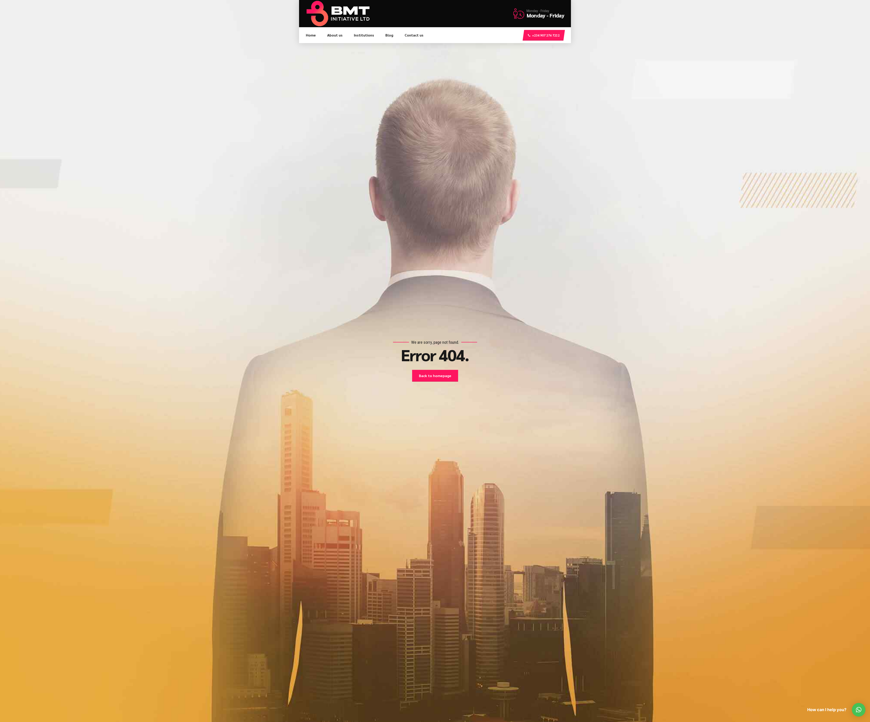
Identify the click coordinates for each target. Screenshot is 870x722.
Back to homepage (435, 375)
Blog (389, 35)
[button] (858, 710)
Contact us (414, 35)
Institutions (364, 35)
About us (335, 35)
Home (311, 35)
